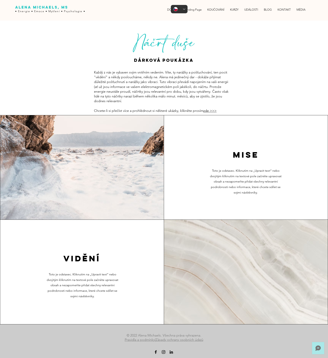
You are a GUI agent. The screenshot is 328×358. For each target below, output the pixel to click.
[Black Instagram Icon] (163, 352)
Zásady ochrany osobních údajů (179, 340)
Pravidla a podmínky (140, 340)
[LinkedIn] (171, 352)
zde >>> (210, 111)
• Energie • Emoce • (31, 11)
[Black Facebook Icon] (155, 352)
